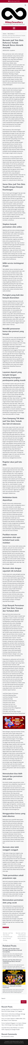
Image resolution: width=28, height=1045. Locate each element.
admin (13, 50)
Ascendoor (10, 1042)
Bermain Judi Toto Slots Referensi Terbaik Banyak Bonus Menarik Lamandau (12, 961)
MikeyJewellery (14, 22)
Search (3, 998)
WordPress (21, 1042)
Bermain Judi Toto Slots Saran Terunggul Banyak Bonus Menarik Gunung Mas (12, 950)
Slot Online (5, 927)
